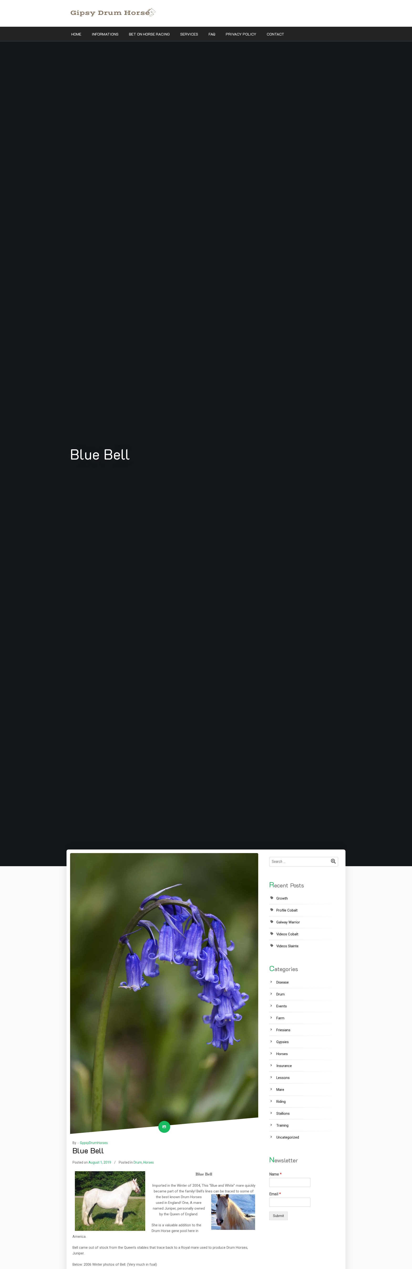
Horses (148, 1162)
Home (76, 33)
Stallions (283, 1113)
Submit (278, 1216)
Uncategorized (287, 1137)
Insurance (284, 1066)
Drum (138, 1162)
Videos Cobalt (287, 934)
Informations (105, 33)
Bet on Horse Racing (149, 33)
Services (189, 33)
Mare (280, 1090)
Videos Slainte (287, 946)
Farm (280, 1018)
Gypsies (282, 1042)
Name (275, 1174)
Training (282, 1125)
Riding (281, 1101)
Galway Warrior (288, 922)
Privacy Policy (241, 33)
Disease (282, 982)
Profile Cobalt (287, 910)
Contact (275, 33)
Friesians (283, 1030)
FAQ (212, 33)
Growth (282, 898)
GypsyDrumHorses (94, 1143)
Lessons (283, 1078)
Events (281, 1006)
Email (275, 1194)
